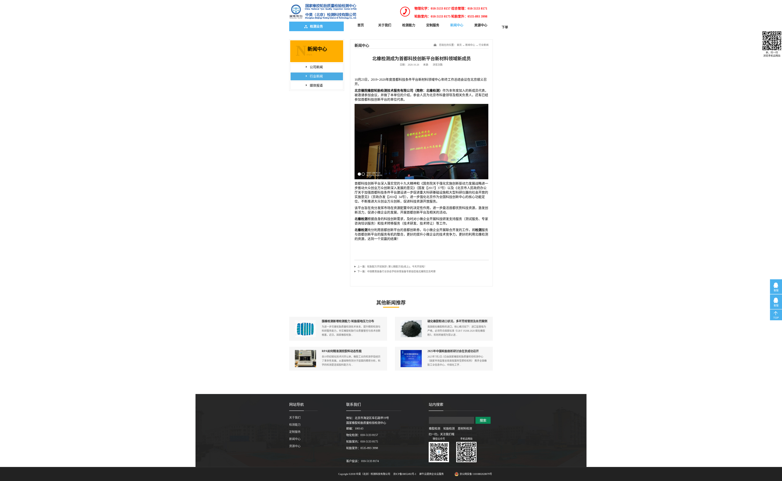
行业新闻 (484, 45)
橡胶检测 (434, 428)
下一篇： (396, 271)
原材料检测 (465, 428)
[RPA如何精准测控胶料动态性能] (305, 351)
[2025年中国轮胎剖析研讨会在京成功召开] (411, 351)
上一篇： (392, 266)
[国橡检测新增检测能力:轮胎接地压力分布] (305, 322)
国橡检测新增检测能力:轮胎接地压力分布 (348, 321)
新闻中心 (470, 45)
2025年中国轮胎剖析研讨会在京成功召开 (453, 351)
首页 (360, 25)
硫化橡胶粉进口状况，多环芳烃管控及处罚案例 (457, 321)
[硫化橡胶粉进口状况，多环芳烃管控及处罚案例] (411, 322)
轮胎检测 (449, 428)
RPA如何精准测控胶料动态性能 (342, 351)
